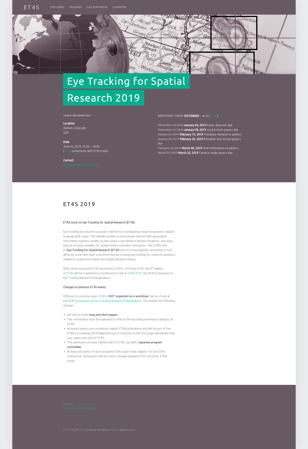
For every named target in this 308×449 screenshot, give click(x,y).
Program (75, 7)
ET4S (70, 273)
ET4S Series (57, 7)
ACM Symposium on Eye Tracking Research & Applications (104, 300)
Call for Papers (97, 7)
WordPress (103, 429)
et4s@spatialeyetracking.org (81, 164)
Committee (119, 7)
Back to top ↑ (128, 429)
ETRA (67, 151)
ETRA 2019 (134, 273)
